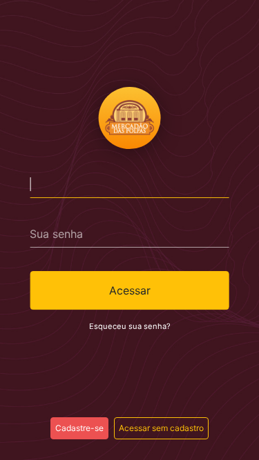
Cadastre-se (79, 428)
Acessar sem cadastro (161, 428)
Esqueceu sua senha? (130, 326)
